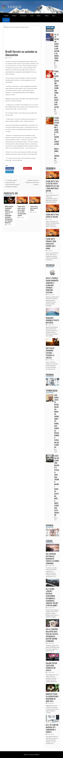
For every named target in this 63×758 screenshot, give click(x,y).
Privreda (50, 265)
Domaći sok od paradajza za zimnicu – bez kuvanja (52, 530)
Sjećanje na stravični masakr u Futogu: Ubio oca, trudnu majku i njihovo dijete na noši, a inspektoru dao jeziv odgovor (56, 485)
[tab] (50, 27)
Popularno (50, 27)
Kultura (47, 15)
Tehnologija (52, 390)
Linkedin (10, 172)
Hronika (50, 374)
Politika (14, 15)
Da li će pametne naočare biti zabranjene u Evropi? (52, 728)
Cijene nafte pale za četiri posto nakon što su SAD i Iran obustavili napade (22, 210)
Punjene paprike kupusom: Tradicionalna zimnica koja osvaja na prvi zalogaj (56, 90)
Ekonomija (23, 15)
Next (57, 382)
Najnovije (50, 30)
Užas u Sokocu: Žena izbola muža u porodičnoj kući (52, 380)
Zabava (49, 540)
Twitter (19, 168)
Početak (6, 15)
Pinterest (28, 168)
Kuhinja (49, 525)
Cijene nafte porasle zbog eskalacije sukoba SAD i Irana (51, 244)
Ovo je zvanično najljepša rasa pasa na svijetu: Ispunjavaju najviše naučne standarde (52, 635)
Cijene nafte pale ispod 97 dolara (34, 208)
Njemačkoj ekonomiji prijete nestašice (52, 320)
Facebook (10, 168)
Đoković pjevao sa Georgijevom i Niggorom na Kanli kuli (52, 697)
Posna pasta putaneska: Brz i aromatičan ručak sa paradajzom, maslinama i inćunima (56, 138)
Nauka (38, 15)
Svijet (31, 15)
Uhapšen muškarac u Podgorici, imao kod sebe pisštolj (32, 182)
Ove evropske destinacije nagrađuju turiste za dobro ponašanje (52, 559)
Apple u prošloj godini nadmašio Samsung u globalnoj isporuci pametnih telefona (52, 285)
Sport (53, 15)
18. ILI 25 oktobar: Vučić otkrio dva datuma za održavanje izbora (56, 48)
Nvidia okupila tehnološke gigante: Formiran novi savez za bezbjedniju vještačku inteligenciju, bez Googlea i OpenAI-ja (9, 214)
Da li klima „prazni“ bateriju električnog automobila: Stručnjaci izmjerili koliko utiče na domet (52, 597)
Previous (47, 382)
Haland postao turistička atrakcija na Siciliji (51, 666)
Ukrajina (6, 20)
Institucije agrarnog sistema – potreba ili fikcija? (50, 353)
